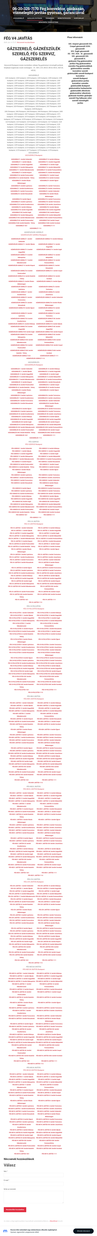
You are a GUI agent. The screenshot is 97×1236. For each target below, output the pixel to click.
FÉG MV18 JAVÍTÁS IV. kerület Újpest (22, 1119)
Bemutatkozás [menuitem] (64, 18)
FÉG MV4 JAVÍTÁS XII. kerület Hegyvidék (21, 758)
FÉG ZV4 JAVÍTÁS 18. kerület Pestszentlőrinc (49, 896)
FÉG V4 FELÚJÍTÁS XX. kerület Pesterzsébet (21, 682)
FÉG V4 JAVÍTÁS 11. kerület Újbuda (21, 530)
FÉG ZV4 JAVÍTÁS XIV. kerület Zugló (21, 941)
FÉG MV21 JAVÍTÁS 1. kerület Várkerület (21, 793)
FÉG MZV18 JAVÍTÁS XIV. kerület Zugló (21, 1039)
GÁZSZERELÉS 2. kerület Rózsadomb (49, 382)
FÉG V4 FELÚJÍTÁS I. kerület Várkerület (49, 650)
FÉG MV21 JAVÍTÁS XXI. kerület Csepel (49, 864)
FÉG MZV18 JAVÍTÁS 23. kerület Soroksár (49, 997)
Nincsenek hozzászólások (26, 42)
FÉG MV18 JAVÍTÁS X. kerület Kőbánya (21, 1130)
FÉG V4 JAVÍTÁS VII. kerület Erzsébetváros (21, 573)
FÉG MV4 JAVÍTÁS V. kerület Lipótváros (21, 750)
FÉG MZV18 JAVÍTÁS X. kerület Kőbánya (22, 1034)
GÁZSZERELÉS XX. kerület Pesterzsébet (22, 430)
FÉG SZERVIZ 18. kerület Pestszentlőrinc (49, 459)
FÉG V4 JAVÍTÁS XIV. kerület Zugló (21, 581)
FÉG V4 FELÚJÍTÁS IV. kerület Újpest (22, 658)
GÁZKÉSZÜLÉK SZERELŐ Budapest (34, 235)
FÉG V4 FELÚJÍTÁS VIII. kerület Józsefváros (49, 663)
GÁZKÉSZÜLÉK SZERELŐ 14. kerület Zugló (49, 249)
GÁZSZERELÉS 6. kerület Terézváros (49, 395)
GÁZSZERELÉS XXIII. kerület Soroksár (49, 432)
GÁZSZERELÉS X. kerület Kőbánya (21, 416)
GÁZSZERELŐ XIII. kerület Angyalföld (49, 209)
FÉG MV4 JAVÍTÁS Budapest (34, 699)
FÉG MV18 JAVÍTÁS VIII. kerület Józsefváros (49, 1124)
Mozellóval (53, 1221)
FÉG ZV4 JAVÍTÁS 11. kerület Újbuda (22, 888)
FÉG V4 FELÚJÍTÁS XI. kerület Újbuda (49, 666)
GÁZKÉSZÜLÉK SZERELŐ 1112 (35, 358)
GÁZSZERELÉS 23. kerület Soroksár (49, 387)
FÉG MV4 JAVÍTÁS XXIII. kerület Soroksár (49, 774)
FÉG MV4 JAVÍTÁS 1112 (35, 782)
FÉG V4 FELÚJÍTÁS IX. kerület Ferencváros (49, 658)
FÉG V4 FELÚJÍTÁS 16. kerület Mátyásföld (49, 620)
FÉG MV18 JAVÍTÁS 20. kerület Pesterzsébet (21, 1092)
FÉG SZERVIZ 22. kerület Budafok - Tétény (21, 467)
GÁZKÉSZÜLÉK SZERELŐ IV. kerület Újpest (21, 308)
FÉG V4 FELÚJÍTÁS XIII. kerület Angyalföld (49, 668)
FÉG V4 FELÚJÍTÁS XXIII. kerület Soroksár (49, 684)
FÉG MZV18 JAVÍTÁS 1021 (22, 1061)
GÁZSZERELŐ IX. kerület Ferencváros (49, 199)
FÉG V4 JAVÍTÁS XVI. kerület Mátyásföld (49, 583)
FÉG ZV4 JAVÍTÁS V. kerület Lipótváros (21, 931)
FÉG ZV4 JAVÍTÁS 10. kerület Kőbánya (49, 886)
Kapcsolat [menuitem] (79, 18)
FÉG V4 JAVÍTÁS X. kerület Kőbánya (21, 575)
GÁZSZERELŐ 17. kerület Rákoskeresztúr (21, 170)
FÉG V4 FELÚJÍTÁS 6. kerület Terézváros (49, 644)
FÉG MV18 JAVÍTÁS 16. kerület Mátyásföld (49, 1082)
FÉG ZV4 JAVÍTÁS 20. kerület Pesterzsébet (21, 901)
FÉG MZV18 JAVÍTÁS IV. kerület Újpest (21, 1024)
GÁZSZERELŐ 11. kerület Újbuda (21, 162)
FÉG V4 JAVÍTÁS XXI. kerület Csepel (49, 591)
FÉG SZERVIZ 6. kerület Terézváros (49, 475)
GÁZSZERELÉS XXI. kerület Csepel (49, 430)
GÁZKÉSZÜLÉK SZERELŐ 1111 (49, 355)
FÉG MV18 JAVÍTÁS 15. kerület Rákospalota (21, 1082)
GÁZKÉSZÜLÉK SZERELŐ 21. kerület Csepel (49, 270)
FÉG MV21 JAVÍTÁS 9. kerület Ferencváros (21, 830)
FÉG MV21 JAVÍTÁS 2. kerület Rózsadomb (49, 809)
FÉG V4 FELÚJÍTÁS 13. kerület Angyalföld (21, 618)
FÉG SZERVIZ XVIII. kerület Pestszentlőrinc (49, 507)
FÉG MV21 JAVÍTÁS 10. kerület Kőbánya (49, 793)
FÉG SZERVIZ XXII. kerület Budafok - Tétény (22, 512)
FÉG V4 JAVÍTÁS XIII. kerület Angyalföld (49, 578)
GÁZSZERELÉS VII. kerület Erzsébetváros (21, 414)
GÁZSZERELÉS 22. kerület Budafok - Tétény (22, 387)
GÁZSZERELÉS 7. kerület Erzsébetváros (22, 398)
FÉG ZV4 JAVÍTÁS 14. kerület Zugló (49, 891)
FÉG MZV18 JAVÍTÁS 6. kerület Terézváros (49, 1008)
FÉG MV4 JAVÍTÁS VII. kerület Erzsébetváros (21, 753)
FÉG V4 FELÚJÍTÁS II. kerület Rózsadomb (21, 652)
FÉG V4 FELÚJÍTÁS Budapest (33, 609)
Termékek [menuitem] (50, 18)
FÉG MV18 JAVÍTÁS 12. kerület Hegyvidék (49, 1076)
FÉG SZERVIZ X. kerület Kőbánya (21, 496)
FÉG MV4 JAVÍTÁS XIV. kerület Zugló (22, 761)
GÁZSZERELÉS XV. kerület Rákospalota (21, 424)
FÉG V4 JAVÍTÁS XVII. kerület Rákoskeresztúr (21, 586)
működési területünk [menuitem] (48, 22)
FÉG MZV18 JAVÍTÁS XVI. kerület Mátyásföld (49, 1042)
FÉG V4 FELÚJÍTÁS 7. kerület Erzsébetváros (22, 647)
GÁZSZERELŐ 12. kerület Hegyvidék (49, 162)
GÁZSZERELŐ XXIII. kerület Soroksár (49, 223)
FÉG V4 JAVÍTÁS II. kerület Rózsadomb (21, 562)
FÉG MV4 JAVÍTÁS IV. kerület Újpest (21, 748)
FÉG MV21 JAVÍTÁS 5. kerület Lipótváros (21, 825)
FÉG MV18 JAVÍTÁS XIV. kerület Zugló (21, 1135)
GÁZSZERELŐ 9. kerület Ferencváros (22, 191)
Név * (5, 1171)
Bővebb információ (83, 1231)
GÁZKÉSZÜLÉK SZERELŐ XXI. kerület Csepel (49, 345)
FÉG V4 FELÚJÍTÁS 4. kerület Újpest (49, 639)
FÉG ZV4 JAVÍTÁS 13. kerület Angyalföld (22, 891)
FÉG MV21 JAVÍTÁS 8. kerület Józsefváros (49, 827)
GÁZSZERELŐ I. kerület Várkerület (49, 191)
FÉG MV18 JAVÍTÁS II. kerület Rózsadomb (21, 1114)
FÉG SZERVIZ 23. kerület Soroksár (49, 467)
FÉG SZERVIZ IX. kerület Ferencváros (49, 488)
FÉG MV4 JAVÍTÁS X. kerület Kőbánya (21, 756)
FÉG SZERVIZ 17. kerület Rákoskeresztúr (21, 459)
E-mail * (6, 1180)
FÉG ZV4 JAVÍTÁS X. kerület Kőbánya (22, 936)
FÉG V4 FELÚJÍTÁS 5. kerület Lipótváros (22, 644)
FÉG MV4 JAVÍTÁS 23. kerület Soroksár (49, 724)
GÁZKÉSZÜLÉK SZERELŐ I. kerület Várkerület (49, 297)
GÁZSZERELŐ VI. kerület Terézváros (49, 202)
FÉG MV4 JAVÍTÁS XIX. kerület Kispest (49, 761)
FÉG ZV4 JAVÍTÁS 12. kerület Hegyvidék (49, 888)
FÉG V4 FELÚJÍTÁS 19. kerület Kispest (21, 628)
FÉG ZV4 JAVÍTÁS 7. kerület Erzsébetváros (21, 917)
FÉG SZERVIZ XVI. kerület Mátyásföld (49, 504)
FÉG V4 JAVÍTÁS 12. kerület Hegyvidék (49, 530)
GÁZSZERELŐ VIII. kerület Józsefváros (49, 204)
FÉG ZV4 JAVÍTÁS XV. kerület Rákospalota (21, 944)
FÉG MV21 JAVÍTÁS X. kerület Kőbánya (21, 849)
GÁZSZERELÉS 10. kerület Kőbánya (49, 369)
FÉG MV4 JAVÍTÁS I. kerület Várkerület (49, 740)
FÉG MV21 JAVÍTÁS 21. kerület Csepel (49, 811)
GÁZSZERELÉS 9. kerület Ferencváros (21, 400)
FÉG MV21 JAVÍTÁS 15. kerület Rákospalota (21, 801)
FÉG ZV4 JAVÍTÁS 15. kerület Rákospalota (21, 894)
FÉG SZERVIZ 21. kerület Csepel (49, 464)
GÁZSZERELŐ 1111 (49, 225)
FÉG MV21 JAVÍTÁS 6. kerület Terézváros (49, 825)
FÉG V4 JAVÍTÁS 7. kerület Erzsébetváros (21, 557)
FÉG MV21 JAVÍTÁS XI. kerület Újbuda (49, 849)
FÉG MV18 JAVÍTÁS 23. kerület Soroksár (49, 1095)
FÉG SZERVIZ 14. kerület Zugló (49, 453)
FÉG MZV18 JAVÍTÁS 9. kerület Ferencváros (22, 1016)
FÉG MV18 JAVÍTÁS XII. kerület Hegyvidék (21, 1132)
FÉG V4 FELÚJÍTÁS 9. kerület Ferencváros (21, 650)
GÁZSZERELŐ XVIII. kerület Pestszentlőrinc (49, 217)
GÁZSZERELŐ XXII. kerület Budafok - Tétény (21, 223)
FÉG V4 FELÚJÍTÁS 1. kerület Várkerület (22, 612)
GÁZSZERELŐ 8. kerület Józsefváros (49, 188)
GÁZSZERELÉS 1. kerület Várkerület (21, 369)
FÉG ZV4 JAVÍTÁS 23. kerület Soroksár (49, 904)
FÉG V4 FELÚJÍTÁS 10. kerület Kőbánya (49, 612)
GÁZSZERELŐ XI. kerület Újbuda (49, 207)
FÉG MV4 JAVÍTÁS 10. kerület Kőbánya (49, 703)
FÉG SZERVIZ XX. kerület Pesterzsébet (21, 509)
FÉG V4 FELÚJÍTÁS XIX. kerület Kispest (49, 671)
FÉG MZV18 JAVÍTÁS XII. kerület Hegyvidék (22, 1037)
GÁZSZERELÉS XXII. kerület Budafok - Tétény (21, 432)
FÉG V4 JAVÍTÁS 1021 (21, 599)
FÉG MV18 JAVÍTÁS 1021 (21, 1154)
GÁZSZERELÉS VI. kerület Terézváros (49, 411)
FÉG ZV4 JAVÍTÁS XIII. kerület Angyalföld (49, 939)
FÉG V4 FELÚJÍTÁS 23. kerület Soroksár (49, 634)
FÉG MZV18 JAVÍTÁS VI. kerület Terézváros (49, 1026)
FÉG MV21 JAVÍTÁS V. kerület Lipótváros (21, 841)
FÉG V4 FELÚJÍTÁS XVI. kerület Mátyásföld (49, 674)
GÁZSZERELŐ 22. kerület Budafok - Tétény (21, 178)
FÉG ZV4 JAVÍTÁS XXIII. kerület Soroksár (49, 955)
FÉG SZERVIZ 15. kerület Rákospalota (21, 456)
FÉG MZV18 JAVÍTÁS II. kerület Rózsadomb (22, 1018)
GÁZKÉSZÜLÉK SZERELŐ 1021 (22, 355)
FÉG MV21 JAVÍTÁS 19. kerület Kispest (21, 809)
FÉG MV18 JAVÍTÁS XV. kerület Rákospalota (21, 1138)
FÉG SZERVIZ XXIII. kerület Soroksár (49, 512)
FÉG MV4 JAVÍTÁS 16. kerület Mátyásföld (49, 711)
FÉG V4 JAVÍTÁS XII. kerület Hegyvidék (21, 578)
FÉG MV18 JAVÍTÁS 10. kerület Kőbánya (49, 1074)
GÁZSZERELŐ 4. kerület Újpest (49, 180)
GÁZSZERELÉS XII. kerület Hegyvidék (21, 419)
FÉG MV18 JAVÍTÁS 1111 (49, 1154)
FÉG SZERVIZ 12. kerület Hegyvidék (49, 451)
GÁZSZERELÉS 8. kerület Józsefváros (49, 398)
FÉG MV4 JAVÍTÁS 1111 (49, 780)
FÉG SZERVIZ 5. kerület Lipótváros (21, 475)
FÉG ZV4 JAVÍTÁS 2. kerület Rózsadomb (49, 899)
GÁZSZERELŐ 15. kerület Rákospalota (21, 167)
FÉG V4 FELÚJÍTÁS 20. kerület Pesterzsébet (21, 631)
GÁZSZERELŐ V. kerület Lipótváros (21, 202)
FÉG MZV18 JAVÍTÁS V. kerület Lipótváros (21, 1026)
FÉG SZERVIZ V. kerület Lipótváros (21, 491)
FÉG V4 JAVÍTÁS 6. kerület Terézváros (49, 554)
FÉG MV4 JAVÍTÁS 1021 (21, 780)
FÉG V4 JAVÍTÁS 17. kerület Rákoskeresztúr (22, 538)
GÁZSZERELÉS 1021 (22, 435)
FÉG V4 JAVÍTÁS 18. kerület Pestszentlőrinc (49, 538)
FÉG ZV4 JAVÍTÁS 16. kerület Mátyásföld (49, 894)
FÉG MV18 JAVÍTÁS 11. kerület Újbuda (21, 1076)
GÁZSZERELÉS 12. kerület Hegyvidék (49, 371)
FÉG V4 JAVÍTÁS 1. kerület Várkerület (21, 528)
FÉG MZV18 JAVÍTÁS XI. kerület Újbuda (49, 1034)
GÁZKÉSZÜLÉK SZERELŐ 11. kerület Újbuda (22, 244)
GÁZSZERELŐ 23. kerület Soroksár (49, 178)
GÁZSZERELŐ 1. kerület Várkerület (21, 159)
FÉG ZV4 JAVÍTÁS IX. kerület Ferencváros (49, 928)
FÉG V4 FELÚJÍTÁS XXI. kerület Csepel (49, 682)
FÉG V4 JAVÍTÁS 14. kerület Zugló (49, 533)
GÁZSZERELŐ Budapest (33, 155)
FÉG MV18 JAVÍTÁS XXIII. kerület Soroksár (49, 1148)
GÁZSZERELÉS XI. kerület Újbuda (49, 416)
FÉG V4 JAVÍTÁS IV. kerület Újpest (21, 567)
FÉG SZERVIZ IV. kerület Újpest (21, 488)
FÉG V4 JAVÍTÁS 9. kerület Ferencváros (21, 560)
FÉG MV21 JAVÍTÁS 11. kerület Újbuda (21, 795)
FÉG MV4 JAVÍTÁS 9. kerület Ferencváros (21, 740)
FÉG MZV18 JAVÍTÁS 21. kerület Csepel (49, 992)
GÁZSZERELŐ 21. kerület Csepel (49, 175)
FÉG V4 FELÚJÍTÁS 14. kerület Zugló (49, 618)
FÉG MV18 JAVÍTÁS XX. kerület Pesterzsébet (21, 1146)
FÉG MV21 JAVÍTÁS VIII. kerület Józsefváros (49, 843)
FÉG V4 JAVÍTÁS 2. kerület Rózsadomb (49, 541)
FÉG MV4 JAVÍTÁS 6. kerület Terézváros (49, 735)
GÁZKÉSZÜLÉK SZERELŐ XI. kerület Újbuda (49, 324)
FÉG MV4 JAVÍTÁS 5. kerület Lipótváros (21, 735)
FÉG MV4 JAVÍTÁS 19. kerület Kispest (21, 719)
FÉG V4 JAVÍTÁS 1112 (35, 602)
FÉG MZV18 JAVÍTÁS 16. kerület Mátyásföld (49, 981)
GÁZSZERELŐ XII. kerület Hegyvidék (21, 209)
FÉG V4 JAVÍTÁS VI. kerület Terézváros (49, 570)
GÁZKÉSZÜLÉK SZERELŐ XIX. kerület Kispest (49, 332)
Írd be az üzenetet (10, 1189)
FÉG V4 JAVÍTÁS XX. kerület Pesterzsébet (21, 591)
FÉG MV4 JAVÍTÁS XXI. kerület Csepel (49, 772)
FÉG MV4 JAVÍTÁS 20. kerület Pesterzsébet (22, 721)
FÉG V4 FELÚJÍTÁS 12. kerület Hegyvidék (49, 615)
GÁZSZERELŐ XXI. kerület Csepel (49, 220)
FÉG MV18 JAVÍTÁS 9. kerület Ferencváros (21, 1111)
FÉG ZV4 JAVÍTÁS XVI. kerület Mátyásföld (49, 944)
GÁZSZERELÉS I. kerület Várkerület (49, 400)
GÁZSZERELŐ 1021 (21, 225)
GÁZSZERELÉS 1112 (35, 438)
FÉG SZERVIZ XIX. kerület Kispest (49, 501)
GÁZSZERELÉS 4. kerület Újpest (49, 390)
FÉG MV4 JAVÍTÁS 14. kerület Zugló (49, 708)
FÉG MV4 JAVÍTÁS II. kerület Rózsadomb (21, 742)
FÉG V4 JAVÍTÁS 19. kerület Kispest (21, 541)
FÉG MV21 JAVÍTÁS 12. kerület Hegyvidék (49, 795)
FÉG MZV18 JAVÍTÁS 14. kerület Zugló (49, 978)
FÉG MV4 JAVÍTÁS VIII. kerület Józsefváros (49, 753)
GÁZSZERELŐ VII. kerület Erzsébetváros (22, 204)
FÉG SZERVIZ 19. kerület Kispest (21, 461)
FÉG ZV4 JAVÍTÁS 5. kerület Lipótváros (21, 915)
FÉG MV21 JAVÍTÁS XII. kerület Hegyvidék (21, 851)
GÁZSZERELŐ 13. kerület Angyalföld (21, 164)
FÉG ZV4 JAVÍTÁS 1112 (36, 963)
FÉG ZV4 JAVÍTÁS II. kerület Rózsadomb (22, 923)
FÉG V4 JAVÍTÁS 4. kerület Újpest (49, 549)
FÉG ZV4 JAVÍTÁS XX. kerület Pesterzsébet (22, 952)
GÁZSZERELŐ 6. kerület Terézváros (49, 186)
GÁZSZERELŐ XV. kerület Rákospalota (21, 215)
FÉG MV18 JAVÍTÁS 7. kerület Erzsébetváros (21, 1108)
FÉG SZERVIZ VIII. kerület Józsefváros (49, 493)
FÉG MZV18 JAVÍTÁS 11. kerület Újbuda (22, 976)
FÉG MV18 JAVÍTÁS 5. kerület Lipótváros (21, 1106)
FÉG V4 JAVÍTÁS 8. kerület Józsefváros (49, 557)
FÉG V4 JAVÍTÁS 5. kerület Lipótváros (21, 554)
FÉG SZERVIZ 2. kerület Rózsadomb (49, 461)
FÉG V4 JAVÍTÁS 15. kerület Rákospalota (21, 536)
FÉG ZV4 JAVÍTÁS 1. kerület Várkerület (21, 886)
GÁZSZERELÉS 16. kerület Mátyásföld (49, 377)
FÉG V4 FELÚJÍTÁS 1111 (49, 689)
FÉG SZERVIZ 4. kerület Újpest (49, 469)
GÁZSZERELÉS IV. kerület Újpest (21, 408)
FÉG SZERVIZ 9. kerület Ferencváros (21, 480)
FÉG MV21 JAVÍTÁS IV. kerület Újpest (22, 838)
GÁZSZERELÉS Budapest (34, 365)
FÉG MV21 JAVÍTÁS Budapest (33, 789)
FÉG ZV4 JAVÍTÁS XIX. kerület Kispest (49, 941)
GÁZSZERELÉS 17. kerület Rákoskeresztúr (21, 379)
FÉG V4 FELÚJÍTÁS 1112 (35, 692)
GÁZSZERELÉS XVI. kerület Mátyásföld (49, 424)
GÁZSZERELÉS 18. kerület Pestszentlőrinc (49, 379)
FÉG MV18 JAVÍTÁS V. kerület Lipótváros (21, 1122)
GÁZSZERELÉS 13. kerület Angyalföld (21, 374)
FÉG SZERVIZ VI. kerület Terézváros (49, 491)
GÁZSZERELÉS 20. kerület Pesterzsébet (22, 385)
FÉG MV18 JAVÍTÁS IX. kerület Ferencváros (49, 1119)
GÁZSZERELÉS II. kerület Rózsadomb (22, 403)
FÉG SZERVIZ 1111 (49, 515)
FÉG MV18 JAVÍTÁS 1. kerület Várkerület (21, 1074)
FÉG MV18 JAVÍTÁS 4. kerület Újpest (49, 1100)
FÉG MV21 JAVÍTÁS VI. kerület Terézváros (49, 841)
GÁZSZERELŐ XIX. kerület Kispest (49, 212)
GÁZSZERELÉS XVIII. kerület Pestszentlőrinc (49, 427)
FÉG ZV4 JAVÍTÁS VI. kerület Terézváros (49, 931)
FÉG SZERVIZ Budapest (33, 444)
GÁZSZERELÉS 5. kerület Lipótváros (21, 395)
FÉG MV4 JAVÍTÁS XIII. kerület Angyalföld (49, 758)
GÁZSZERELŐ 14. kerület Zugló (49, 164)
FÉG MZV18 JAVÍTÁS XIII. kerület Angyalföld (49, 1037)
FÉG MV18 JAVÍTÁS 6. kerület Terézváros (49, 1106)
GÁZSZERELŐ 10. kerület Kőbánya (49, 159)
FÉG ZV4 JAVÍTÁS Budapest (33, 882)
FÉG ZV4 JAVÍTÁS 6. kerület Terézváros (49, 915)
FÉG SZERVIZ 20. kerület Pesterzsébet (21, 464)
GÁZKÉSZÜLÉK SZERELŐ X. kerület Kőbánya (21, 324)
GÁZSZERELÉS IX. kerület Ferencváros (49, 408)
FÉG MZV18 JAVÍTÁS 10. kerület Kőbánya (49, 973)
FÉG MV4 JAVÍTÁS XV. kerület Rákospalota (21, 764)
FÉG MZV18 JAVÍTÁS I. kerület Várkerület (49, 1016)
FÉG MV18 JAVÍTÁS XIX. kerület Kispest (49, 1135)
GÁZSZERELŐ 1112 (35, 228)
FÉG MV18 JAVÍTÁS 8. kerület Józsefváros (49, 1108)
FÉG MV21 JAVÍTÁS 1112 (35, 875)
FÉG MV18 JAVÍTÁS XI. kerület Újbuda (49, 1130)
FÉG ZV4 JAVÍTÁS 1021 (22, 960)
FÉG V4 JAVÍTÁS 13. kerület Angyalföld (21, 533)
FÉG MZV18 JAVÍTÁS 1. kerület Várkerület (21, 973)
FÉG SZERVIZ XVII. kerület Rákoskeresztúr (21, 507)
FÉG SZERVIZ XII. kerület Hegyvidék (21, 499)
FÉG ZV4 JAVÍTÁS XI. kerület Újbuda (49, 936)
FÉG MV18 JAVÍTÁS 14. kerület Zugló (49, 1079)
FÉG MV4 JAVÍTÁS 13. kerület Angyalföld (21, 708)
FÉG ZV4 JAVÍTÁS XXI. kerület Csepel (49, 952)
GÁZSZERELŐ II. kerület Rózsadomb (21, 194)
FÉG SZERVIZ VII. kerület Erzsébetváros (21, 493)
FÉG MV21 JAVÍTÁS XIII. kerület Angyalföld (49, 851)
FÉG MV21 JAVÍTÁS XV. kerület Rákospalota (21, 857)
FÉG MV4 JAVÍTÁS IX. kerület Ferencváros (49, 748)
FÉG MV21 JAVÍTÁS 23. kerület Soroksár (49, 814)
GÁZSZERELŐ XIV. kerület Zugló (21, 212)
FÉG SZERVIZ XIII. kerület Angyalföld (49, 499)
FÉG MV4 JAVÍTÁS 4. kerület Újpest (49, 729)
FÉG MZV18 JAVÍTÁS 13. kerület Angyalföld (22, 978)
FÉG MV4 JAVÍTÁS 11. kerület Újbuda (22, 705)
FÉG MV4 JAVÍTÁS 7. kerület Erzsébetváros (22, 737)
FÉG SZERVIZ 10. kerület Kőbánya (49, 448)
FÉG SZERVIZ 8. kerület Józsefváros (49, 477)
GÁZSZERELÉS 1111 (49, 435)
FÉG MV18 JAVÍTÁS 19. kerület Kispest (21, 1090)
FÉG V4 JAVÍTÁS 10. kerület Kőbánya (49, 528)
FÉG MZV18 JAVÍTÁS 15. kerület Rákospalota (21, 981)
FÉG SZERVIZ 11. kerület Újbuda (21, 451)
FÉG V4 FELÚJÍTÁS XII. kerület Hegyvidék (21, 668)
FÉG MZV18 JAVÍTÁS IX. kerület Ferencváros (49, 1024)
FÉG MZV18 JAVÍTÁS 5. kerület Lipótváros (21, 1008)
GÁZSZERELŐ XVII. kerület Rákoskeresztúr (21, 217)
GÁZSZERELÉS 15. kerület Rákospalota (21, 377)
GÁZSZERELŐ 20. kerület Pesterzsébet (21, 175)
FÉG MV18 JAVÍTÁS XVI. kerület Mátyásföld (49, 1138)
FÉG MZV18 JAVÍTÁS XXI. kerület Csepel (49, 1050)
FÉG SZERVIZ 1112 (35, 517)
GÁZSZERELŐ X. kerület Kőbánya (22, 207)
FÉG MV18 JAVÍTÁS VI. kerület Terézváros (49, 1122)
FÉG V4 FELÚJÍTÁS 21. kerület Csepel (49, 631)
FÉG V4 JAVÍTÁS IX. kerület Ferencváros (49, 567)
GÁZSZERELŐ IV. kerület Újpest (21, 199)
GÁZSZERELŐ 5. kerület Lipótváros (21, 186)
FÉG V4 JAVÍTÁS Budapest (33, 524)
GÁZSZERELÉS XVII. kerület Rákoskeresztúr (22, 427)
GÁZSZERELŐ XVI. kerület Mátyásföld (49, 215)
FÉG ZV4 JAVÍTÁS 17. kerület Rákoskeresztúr (21, 896)
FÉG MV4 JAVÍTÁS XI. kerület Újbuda (49, 756)
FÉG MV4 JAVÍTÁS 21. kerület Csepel (49, 721)
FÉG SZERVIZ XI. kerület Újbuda (49, 496)
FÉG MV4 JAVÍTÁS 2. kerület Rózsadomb (49, 719)
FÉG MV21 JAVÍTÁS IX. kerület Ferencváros (49, 838)
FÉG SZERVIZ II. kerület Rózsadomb (21, 483)
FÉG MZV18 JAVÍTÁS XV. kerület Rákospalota (21, 1042)
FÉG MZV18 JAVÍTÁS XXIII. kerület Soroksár (49, 1055)
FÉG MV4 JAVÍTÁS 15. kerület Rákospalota (21, 711)
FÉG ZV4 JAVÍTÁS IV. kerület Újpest (21, 928)
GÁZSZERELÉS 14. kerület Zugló (49, 374)
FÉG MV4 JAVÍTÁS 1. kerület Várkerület (21, 703)
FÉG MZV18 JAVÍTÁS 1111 (49, 1061)
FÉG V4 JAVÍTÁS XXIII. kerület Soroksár (49, 594)
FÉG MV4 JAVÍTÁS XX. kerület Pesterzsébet (22, 772)
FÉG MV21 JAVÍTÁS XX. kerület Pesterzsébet (21, 864)
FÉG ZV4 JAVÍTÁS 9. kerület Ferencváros (21, 920)
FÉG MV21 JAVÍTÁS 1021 (21, 872)
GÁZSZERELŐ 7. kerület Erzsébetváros (21, 188)
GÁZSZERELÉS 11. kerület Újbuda (22, 371)
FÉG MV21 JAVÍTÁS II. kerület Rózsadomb (21, 833)
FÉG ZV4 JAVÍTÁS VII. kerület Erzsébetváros (21, 933)
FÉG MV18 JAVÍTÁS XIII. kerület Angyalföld (49, 1132)
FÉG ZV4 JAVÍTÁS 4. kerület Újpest (49, 909)
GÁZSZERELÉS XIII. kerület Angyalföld (49, 419)
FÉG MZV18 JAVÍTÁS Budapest (34, 969)
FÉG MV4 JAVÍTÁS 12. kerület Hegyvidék (49, 705)
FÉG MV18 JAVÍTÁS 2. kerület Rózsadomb (49, 1090)
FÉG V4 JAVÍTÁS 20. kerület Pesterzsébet (21, 544)
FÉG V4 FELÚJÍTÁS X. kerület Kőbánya (21, 666)
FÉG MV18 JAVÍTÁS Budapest (33, 1070)
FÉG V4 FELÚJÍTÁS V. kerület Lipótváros (22, 660)
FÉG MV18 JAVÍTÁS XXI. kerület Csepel (49, 1146)
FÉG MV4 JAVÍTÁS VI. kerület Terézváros (49, 750)
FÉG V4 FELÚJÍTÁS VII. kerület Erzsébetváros (21, 663)
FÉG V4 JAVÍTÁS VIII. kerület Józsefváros (49, 573)
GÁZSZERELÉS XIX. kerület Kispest (49, 422)
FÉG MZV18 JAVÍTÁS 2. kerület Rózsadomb (49, 989)
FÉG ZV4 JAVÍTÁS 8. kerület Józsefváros (49, 917)
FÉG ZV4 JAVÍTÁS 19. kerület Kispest (22, 899)
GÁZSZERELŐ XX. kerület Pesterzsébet (21, 220)
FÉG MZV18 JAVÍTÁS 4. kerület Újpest (49, 1002)
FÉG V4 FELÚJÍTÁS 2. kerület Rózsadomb (49, 628)
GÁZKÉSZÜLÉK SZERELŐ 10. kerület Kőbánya (49, 239)
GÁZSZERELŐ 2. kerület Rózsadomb (49, 172)
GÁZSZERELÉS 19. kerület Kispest (21, 382)
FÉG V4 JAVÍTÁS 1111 (49, 599)
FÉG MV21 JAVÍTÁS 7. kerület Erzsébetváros (21, 827)
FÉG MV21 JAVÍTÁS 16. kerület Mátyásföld (49, 801)
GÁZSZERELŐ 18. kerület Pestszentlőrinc (49, 170)
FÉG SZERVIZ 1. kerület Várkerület (21, 448)
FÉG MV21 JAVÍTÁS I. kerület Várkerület (49, 830)
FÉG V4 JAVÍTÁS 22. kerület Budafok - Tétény (21, 546)
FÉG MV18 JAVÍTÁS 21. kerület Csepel (49, 1092)
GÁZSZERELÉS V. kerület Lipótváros (21, 411)
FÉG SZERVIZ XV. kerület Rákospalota (21, 504)
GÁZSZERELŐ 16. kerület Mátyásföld (49, 167)
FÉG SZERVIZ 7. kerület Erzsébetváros (21, 477)
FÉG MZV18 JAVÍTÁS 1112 (35, 1063)
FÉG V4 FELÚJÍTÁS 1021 (21, 689)
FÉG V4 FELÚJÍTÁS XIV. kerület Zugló (22, 671)
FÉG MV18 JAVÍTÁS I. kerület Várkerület (49, 1111)
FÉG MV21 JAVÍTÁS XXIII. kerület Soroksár (49, 867)
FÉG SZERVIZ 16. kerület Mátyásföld (49, 456)
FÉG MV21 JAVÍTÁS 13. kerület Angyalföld (21, 798)
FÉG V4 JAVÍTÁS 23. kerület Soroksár (49, 546)
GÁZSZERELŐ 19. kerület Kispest (22, 172)
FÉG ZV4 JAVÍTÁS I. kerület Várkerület (49, 920)
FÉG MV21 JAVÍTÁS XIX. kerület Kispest (49, 854)
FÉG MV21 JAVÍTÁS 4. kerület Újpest (49, 819)
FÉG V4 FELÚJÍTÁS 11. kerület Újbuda (21, 615)
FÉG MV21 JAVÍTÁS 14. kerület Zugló (49, 798)
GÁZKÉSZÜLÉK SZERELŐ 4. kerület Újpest (49, 281)
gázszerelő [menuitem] (18, 18)
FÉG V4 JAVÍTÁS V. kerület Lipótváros (21, 570)
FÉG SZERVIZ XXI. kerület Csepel (49, 509)
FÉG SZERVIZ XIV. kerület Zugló (21, 501)
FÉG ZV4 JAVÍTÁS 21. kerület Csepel (49, 901)
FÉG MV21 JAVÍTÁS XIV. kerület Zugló (21, 854)
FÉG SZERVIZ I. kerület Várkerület (49, 480)
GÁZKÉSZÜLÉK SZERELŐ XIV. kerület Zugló (22, 332)
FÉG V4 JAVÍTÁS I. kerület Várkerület (49, 560)
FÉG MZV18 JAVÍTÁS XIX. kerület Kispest (49, 1039)
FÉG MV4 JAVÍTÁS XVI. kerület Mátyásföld (49, 764)
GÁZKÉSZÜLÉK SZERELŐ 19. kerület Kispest (21, 265)
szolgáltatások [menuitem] (34, 18)
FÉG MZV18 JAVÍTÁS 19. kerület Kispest (22, 989)
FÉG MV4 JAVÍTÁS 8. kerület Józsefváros (49, 737)
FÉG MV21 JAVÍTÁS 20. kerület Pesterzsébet (21, 811)
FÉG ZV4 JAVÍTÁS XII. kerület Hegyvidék (22, 939)
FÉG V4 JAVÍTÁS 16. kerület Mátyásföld (49, 536)
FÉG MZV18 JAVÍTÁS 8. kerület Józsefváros (49, 1010)
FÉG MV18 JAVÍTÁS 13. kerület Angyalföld (21, 1079)
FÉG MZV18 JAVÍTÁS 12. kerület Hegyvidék (49, 976)
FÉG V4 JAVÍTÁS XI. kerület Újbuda (49, 575)
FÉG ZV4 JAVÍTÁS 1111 (49, 960)
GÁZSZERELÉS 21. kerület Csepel (49, 385)
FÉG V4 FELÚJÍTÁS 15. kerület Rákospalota (22, 620)
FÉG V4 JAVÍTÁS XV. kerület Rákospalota (21, 583)
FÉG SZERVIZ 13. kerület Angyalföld (21, 453)
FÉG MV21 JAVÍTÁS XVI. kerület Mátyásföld (49, 857)
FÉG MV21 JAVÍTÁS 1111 (49, 872)
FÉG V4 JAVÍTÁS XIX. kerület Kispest (49, 581)
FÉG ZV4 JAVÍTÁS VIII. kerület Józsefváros (49, 933)
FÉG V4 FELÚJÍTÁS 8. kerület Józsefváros (49, 647)
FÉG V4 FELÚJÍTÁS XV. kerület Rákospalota (22, 674)
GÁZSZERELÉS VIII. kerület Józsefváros (49, 414)
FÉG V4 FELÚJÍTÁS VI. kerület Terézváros (49, 660)
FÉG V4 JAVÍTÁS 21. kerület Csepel (49, 544)
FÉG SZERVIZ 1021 (21, 515)
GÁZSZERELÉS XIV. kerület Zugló (22, 422)
